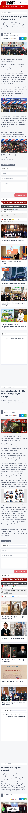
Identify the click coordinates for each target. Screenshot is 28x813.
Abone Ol (5, 38)
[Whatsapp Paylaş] (25, 38)
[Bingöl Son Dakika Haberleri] (8, 2)
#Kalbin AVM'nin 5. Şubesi (8, 164)
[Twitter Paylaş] (22, 38)
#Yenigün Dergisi (6, 541)
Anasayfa (4, 12)
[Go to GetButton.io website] (3, 811)
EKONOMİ (10, 12)
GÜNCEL (10, 763)
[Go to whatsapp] (3, 809)
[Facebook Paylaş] (20, 38)
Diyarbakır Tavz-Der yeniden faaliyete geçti (14, 6)
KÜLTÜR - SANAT (11, 387)
